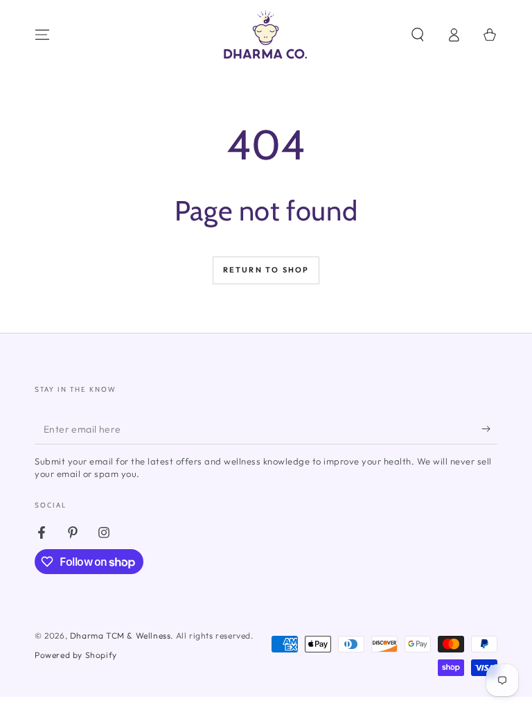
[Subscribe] (489, 428)
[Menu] (42, 34)
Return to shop (266, 270)
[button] (418, 34)
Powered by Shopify (76, 655)
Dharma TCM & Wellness (120, 635)
